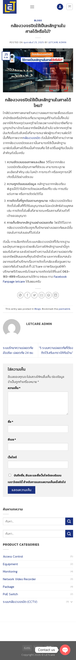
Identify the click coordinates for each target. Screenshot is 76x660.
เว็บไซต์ (12, 457)
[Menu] (32, 7)
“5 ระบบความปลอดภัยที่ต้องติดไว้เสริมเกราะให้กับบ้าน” (56, 350)
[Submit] (69, 521)
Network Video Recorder (19, 579)
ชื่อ (10, 422)
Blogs (38, 20)
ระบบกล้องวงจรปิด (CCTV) (20, 601)
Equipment (10, 564)
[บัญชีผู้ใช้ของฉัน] (60, 7)
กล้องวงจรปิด (31, 137)
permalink (64, 309)
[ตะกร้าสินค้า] (69, 7)
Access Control (13, 556)
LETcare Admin (57, 42)
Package (8, 586)
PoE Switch (10, 594)
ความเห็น (14, 388)
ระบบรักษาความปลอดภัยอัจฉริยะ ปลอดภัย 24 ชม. (18, 350)
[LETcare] (13, 7)
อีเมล (12, 439)
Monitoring (10, 571)
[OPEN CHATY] (65, 650)
